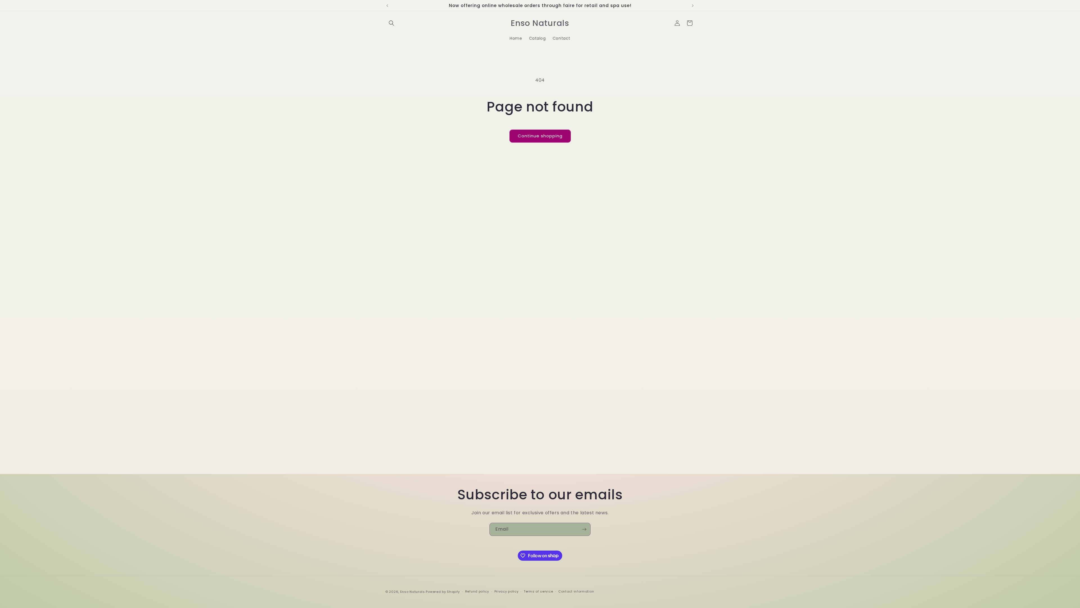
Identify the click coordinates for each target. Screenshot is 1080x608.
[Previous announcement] (387, 5)
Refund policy (477, 591)
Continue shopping (540, 136)
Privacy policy (506, 591)
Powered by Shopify (443, 591)
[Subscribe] (584, 529)
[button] (391, 23)
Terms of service (538, 591)
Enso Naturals (412, 591)
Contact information (576, 591)
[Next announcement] (693, 5)
